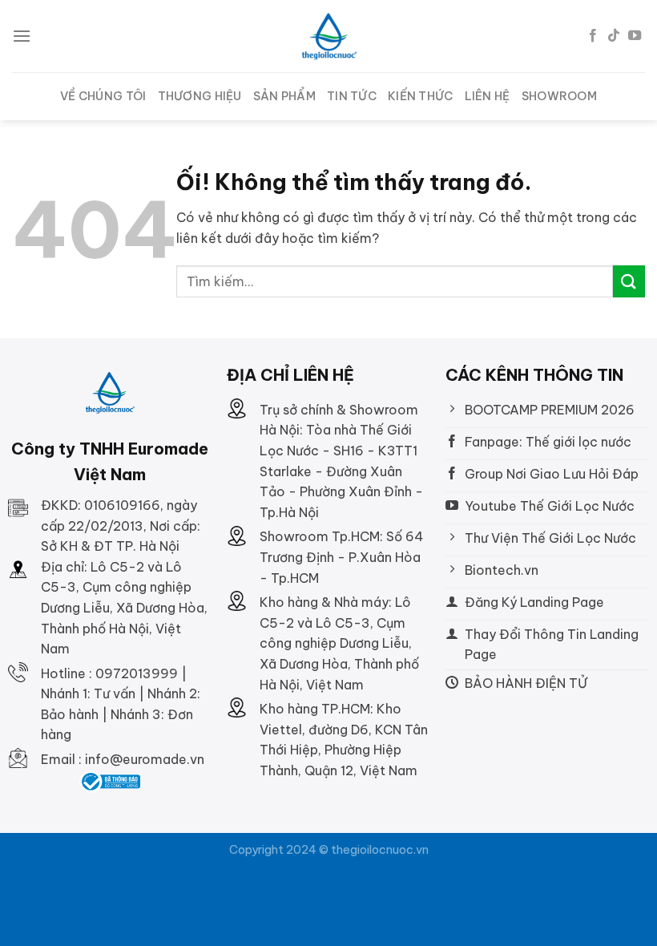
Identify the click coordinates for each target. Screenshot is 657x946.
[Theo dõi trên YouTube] (634, 36)
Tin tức (352, 96)
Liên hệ (487, 96)
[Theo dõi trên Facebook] (592, 36)
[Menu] (21, 35)
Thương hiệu (200, 96)
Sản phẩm (284, 96)
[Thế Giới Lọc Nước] (329, 36)
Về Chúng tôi (103, 96)
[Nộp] (629, 281)
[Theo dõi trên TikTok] (613, 36)
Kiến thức (420, 96)
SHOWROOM (559, 96)
